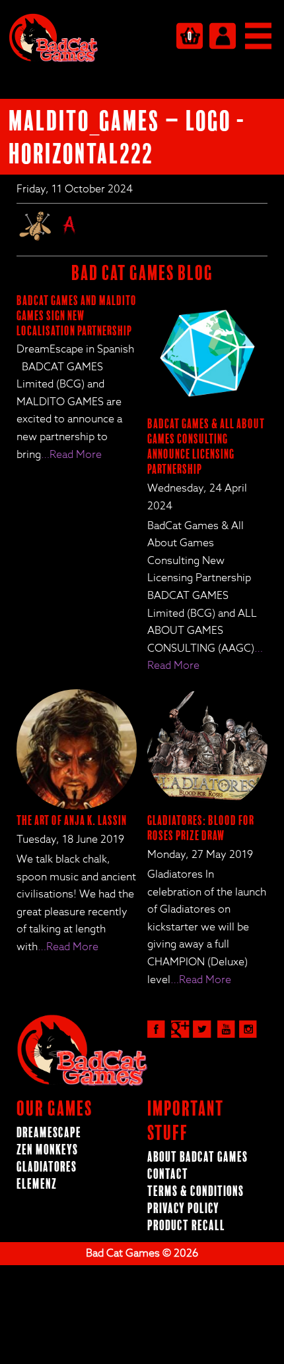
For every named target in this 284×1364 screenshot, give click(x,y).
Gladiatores (47, 1167)
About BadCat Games (197, 1157)
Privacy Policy (183, 1209)
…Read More (71, 455)
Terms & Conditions (195, 1191)
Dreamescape (49, 1133)
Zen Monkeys (47, 1150)
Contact (167, 1174)
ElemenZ (37, 1184)
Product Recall (186, 1226)
